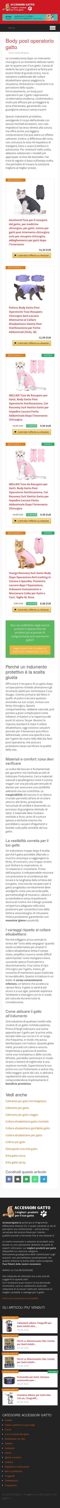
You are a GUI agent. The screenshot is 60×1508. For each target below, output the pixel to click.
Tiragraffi (10, 1475)
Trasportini (11, 1485)
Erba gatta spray (15, 1162)
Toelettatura (11, 1480)
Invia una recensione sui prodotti (20, 1298)
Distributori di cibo (15, 1438)
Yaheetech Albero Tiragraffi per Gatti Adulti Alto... (34, 1324)
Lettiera (9, 1462)
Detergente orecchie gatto (21, 1149)
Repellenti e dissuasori (17, 1466)
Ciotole (8, 1420)
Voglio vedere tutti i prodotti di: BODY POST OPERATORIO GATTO (30, 650)
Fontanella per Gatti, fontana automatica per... (33, 1379)
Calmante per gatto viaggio (22, 1114)
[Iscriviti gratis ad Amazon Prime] (30, 17)
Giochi (8, 1452)
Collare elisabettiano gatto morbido (27, 1121)
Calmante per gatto (17, 1108)
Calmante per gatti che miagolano (26, 1101)
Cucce (8, 1429)
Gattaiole (9, 1448)
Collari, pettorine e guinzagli (20, 1424)
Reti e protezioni (13, 1471)
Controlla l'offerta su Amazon (33, 255)
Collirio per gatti (15, 1142)
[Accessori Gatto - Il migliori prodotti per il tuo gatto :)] (18, 7)
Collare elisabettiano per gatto (24, 1135)
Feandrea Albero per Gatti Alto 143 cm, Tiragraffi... (34, 1397)
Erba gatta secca (15, 1155)
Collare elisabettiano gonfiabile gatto (28, 1128)
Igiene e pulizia (13, 1457)
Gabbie (8, 1443)
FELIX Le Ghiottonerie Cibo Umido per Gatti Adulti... (36, 1342)
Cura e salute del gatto (19, 52)
